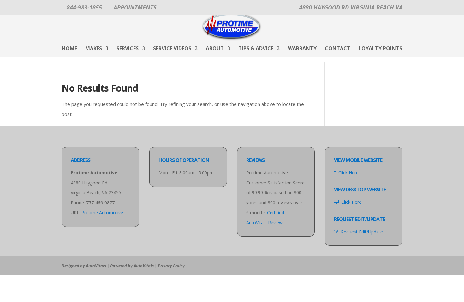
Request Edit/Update (360, 232)
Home (69, 49)
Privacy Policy (171, 266)
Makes (93, 49)
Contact (337, 49)
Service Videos (172, 49)
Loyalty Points (380, 49)
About (215, 49)
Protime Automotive (102, 212)
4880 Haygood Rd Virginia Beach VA (350, 7)
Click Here (347, 173)
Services (127, 49)
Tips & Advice (255, 49)
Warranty (302, 49)
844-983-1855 (84, 7)
